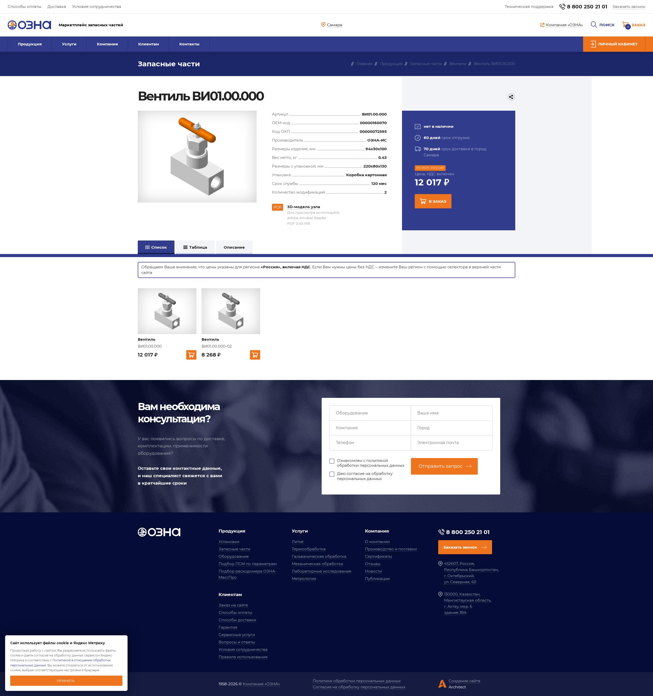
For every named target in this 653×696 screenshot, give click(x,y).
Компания (107, 44)
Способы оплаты (24, 6)
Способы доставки (237, 619)
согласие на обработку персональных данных (365, 476)
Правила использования (243, 656)
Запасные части (234, 549)
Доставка (56, 6)
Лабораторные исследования (321, 571)
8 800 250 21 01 (587, 7)
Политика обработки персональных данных (357, 680)
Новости (373, 571)
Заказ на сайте (233, 605)
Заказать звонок (628, 6)
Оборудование (234, 556)
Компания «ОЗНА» (261, 683)
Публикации (377, 578)
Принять (66, 681)
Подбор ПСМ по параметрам (248, 563)
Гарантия (228, 627)
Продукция (30, 44)
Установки (229, 541)
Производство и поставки (391, 549)
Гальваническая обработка (319, 556)
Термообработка (309, 549)
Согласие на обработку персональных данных (359, 687)
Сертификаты (378, 556)
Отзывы (373, 563)
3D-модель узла (303, 206)
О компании (377, 541)
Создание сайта (464, 680)
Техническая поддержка (529, 6)
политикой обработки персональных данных (371, 463)
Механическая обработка (317, 563)
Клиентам (148, 44)
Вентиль (146, 339)
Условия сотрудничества (96, 6)
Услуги (69, 44)
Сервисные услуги (237, 634)
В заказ (437, 201)
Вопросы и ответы (237, 642)
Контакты (189, 44)
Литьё (298, 541)
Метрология (304, 578)
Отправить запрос (440, 466)
